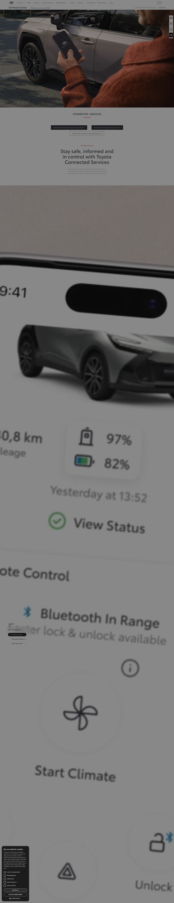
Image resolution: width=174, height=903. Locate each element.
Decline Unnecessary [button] (15, 894)
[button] (15, 898)
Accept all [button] (15, 890)
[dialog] (87, 451)
